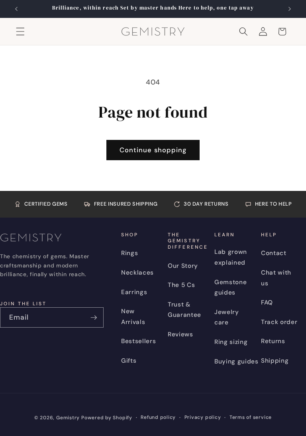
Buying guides (236, 361)
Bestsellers (138, 341)
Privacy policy (202, 417)
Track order (279, 322)
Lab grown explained (230, 257)
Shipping (274, 361)
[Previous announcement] (16, 9)
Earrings (134, 292)
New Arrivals (133, 316)
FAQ (267, 302)
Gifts (128, 361)
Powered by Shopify (106, 417)
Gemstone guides (230, 287)
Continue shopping (153, 150)
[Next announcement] (289, 9)
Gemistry (68, 417)
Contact (273, 253)
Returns (273, 341)
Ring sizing (230, 342)
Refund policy (158, 417)
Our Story (183, 266)
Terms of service (251, 417)
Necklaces (137, 273)
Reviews (180, 334)
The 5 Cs (181, 285)
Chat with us (276, 278)
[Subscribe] (93, 317)
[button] (20, 31)
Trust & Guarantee (184, 309)
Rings (129, 253)
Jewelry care (226, 317)
